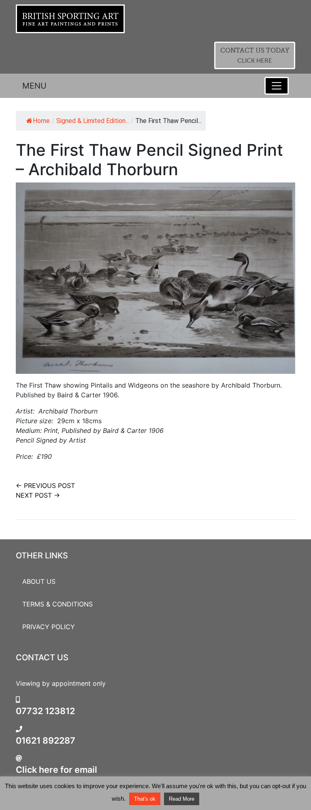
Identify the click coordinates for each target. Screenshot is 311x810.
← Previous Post (45, 485)
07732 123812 (45, 711)
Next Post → (38, 495)
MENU (34, 86)
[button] (254, 55)
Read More (181, 799)
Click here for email (56, 769)
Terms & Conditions (57, 604)
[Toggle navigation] (276, 86)
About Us (38, 581)
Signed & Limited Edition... (92, 121)
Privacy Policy (48, 627)
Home (41, 121)
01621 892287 (45, 740)
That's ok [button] (145, 799)
